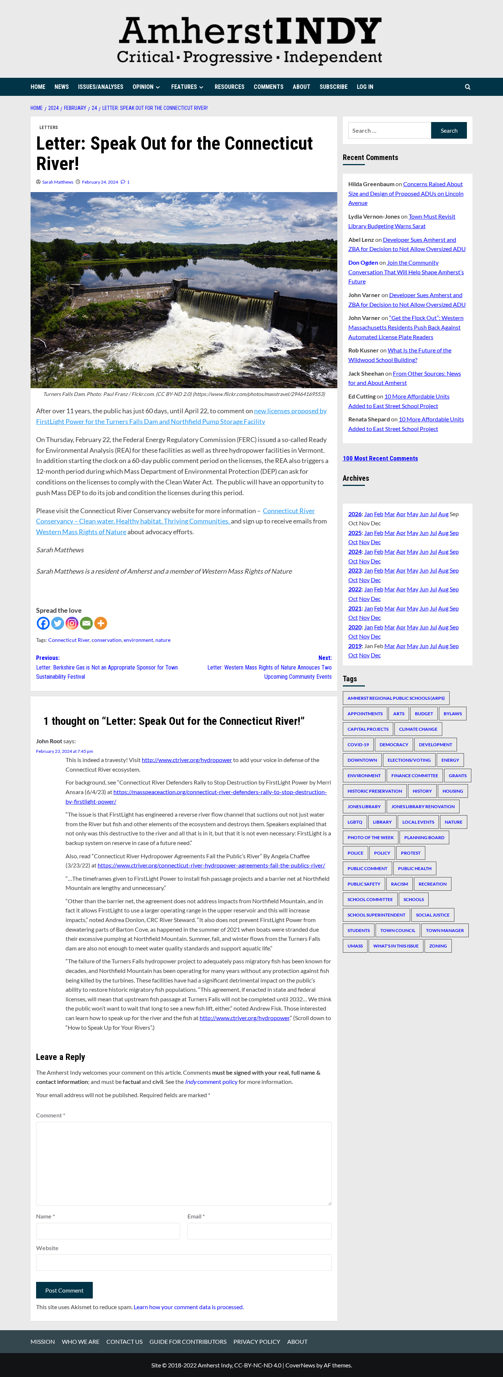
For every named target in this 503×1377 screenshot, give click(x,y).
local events (418, 821)
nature (162, 640)
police (355, 852)
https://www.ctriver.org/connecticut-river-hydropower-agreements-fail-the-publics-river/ (211, 865)
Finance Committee (414, 775)
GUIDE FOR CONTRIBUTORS (188, 1341)
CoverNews (300, 1365)
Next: (269, 667)
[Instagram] (72, 623)
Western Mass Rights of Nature (81, 532)
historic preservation (375, 790)
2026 (355, 513)
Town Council (397, 930)
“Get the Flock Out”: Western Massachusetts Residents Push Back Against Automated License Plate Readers (406, 327)
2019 (355, 645)
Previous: (107, 667)
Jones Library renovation (423, 806)
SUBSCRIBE (334, 86)
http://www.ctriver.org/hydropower (187, 759)
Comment (50, 1115)
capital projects (368, 728)
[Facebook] (43, 623)
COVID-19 (358, 744)
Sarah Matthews (57, 182)
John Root (49, 740)
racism (399, 883)
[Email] (86, 623)
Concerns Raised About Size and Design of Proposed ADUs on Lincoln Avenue (406, 193)
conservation (107, 640)
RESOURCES (230, 86)
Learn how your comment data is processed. (189, 1306)
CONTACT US (124, 1341)
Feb (378, 513)
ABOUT (301, 86)
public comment (367, 868)
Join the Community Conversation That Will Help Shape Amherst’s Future (406, 271)
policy (382, 852)
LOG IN (365, 86)
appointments (365, 713)
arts (398, 713)
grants (458, 775)
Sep (454, 532)
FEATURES (184, 86)
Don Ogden (363, 261)
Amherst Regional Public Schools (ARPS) (396, 697)
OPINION (143, 86)
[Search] (467, 86)
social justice (433, 914)
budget (424, 713)
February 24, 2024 (100, 182)
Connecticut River (68, 640)
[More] (100, 623)
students (359, 930)
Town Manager (445, 930)
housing (453, 790)
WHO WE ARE (80, 1341)
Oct (353, 541)
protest (411, 852)
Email (196, 1216)
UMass (355, 945)
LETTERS (48, 127)
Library (382, 821)
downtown (362, 759)
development (435, 744)
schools (414, 899)
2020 (355, 626)
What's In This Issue (396, 945)
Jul (433, 513)
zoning (438, 945)
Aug (443, 513)
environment (138, 640)
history (422, 790)
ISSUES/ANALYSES (100, 86)
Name (45, 1216)
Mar (389, 513)
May (412, 513)
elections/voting (409, 759)
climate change (418, 728)
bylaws (453, 713)
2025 (355, 532)
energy (450, 759)
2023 (355, 569)
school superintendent (376, 914)
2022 (355, 588)
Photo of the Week (371, 837)
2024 (355, 550)
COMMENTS (269, 86)
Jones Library (364, 806)
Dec (376, 541)
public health (415, 868)
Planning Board (424, 837)
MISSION (43, 1341)
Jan (368, 513)
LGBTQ (355, 821)
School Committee (370, 899)
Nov (364, 541)
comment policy (211, 1081)
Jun (424, 513)
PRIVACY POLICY (256, 1341)
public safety (364, 883)
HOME (38, 86)
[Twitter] (57, 623)
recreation (433, 883)
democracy (394, 744)
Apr (401, 513)
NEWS (61, 86)
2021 (355, 607)
